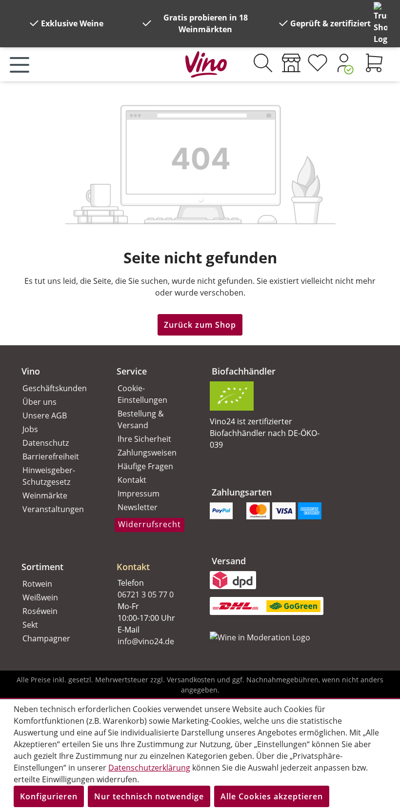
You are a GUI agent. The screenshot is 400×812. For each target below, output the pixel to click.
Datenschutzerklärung (149, 767)
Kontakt (132, 480)
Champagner (46, 638)
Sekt (30, 624)
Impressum (139, 493)
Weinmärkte (44, 495)
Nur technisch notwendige (149, 796)
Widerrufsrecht (149, 524)
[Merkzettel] (317, 63)
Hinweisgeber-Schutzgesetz (48, 476)
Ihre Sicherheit (144, 439)
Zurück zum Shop (200, 324)
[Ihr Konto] (344, 63)
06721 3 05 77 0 (146, 594)
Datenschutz (45, 442)
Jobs (30, 429)
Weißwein (40, 597)
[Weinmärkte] (291, 63)
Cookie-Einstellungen (142, 394)
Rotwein (37, 583)
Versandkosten (191, 679)
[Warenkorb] (374, 63)
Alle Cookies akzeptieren (271, 796)
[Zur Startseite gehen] (206, 62)
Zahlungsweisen (147, 452)
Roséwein (40, 611)
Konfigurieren (49, 796)
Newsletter (138, 507)
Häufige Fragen (145, 466)
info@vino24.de (146, 641)
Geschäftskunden (54, 388)
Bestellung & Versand (141, 419)
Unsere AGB (44, 415)
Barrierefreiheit (50, 456)
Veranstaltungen (53, 509)
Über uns (39, 401)
